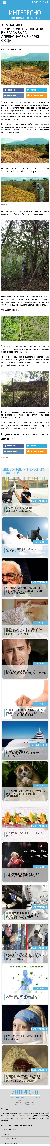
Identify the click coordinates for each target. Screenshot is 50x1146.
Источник (4, 457)
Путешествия (10, 1143)
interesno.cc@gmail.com (25, 1104)
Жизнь (7, 1134)
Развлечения (10, 1130)
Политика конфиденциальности (18, 1125)
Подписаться (40, 2)
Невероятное (10, 1139)
